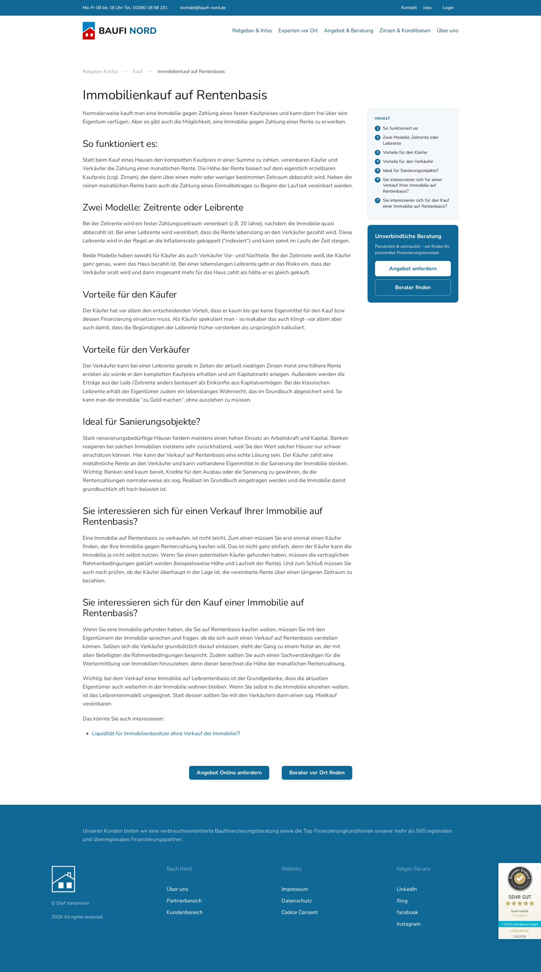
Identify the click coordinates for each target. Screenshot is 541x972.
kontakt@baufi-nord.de (202, 8)
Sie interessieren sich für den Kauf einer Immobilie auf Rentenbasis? (416, 204)
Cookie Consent (299, 912)
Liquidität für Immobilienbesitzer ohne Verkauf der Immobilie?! (166, 733)
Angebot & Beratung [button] (348, 30)
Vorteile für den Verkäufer (408, 161)
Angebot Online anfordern (229, 772)
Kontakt (409, 8)
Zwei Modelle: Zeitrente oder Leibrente (411, 140)
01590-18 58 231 (150, 8)
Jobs (427, 8)
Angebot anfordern (413, 269)
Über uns (177, 889)
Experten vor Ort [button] (298, 30)
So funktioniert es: (401, 128)
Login (448, 8)
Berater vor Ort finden (317, 772)
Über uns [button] (447, 30)
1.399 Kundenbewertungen (520, 924)
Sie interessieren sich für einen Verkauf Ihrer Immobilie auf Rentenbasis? (412, 186)
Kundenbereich (185, 912)
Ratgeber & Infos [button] (252, 30)
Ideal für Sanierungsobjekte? (410, 171)
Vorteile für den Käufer (405, 152)
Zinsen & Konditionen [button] (404, 30)
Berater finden (413, 287)
